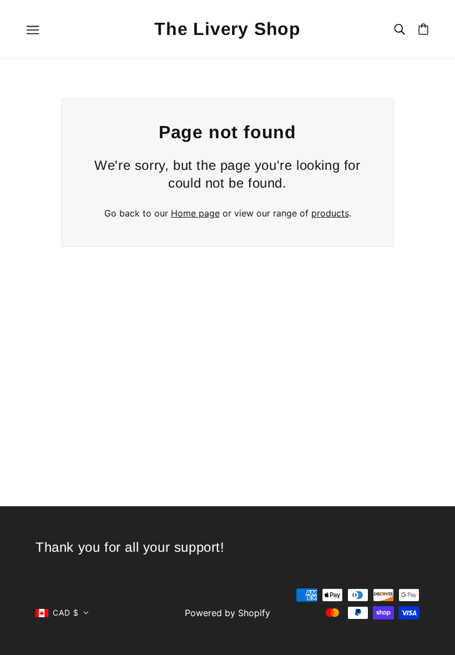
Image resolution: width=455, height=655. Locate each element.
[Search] (399, 28)
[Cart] (423, 29)
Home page (195, 213)
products (330, 213)
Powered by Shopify (227, 612)
